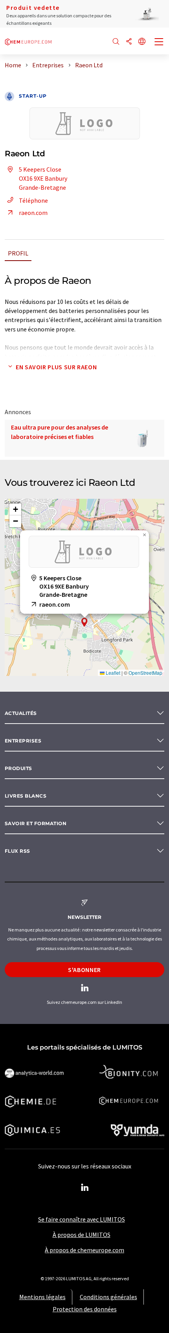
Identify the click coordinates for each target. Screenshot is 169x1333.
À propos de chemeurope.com (84, 1250)
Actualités (21, 713)
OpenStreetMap (145, 672)
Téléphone (33, 200)
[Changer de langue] (141, 41)
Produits (18, 768)
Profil (18, 253)
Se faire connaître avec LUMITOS (81, 1219)
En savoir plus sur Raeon (56, 367)
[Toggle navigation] (159, 42)
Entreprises (23, 741)
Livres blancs (25, 796)
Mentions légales (42, 1297)
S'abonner (84, 970)
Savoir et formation (35, 823)
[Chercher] (115, 41)
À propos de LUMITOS (81, 1235)
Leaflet (112, 672)
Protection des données (85, 1309)
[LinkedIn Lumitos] (84, 1188)
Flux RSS (17, 851)
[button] (84, 622)
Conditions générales (108, 1297)
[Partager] (128, 41)
